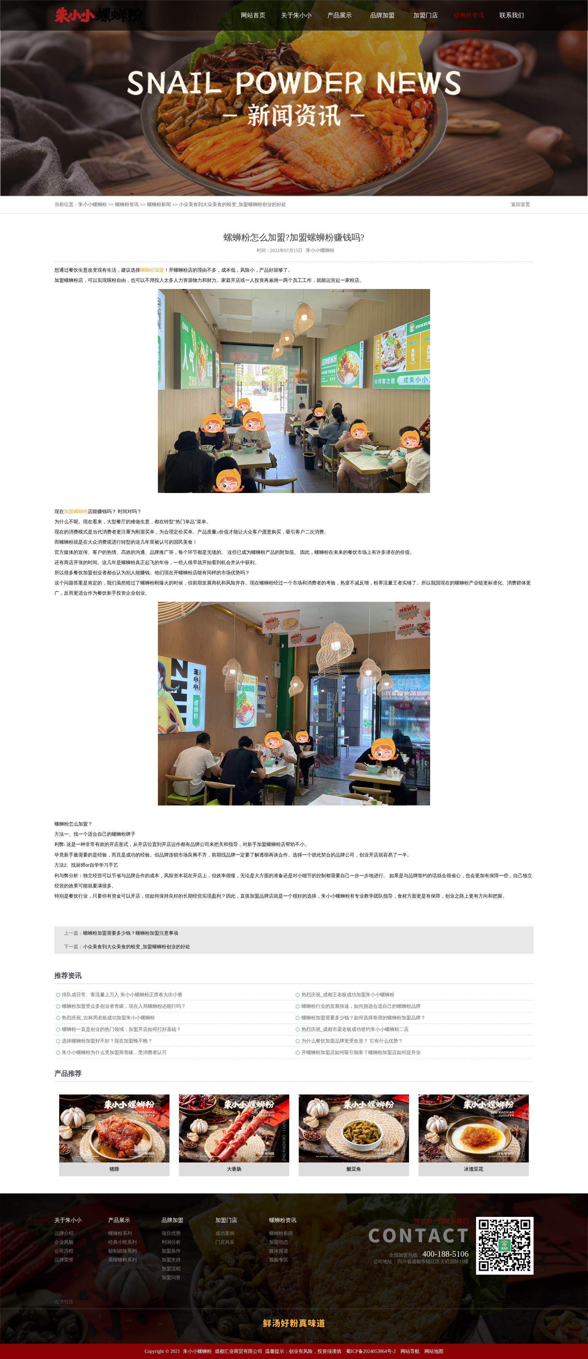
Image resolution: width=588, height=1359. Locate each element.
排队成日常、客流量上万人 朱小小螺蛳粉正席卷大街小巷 (122, 994)
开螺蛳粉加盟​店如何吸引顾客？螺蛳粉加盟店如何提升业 (361, 1052)
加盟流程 (171, 1268)
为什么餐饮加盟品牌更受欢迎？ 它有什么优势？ (352, 1040)
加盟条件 (171, 1251)
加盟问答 (171, 1277)
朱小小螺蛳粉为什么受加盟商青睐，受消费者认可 (114, 1052)
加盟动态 (278, 1242)
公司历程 (64, 1251)
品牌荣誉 (64, 1259)
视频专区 (278, 1259)
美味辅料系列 (122, 1259)
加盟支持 (171, 1259)
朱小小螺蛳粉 (92, 204)
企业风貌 (64, 1242)
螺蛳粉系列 (120, 1233)
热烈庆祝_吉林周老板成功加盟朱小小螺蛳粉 (108, 1017)
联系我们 (512, 15)
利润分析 (171, 1242)
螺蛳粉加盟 (152, 270)
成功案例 (224, 1233)
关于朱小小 (296, 15)
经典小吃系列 (122, 1242)
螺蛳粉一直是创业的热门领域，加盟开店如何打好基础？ (121, 1029)
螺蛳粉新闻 (159, 204)
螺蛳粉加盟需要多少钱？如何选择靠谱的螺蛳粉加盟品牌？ (363, 1017)
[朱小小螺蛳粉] (98, 15)
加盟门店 (425, 15)
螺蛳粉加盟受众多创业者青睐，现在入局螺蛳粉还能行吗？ (124, 1006)
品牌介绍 (64, 1233)
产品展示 (339, 15)
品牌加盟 (382, 15)
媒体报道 (278, 1251)
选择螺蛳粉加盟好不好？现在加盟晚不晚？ (107, 1040)
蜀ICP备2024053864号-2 (371, 1351)
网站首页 (253, 15)
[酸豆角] (354, 1128)
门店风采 (224, 1242)
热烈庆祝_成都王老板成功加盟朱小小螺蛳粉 (347, 994)
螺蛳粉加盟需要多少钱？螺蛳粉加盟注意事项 (130, 933)
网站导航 (410, 1351)
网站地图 (433, 1351)
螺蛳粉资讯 (469, 15)
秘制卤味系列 (122, 1251)
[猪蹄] (114, 1128)
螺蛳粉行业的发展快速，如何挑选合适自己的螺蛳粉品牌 (361, 1006)
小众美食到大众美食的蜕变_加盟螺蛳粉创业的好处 (136, 946)
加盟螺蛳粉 (76, 511)
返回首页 (520, 204)
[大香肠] (234, 1128)
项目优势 (171, 1233)
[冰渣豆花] (474, 1128)
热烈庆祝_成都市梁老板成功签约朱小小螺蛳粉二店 (355, 1029)
